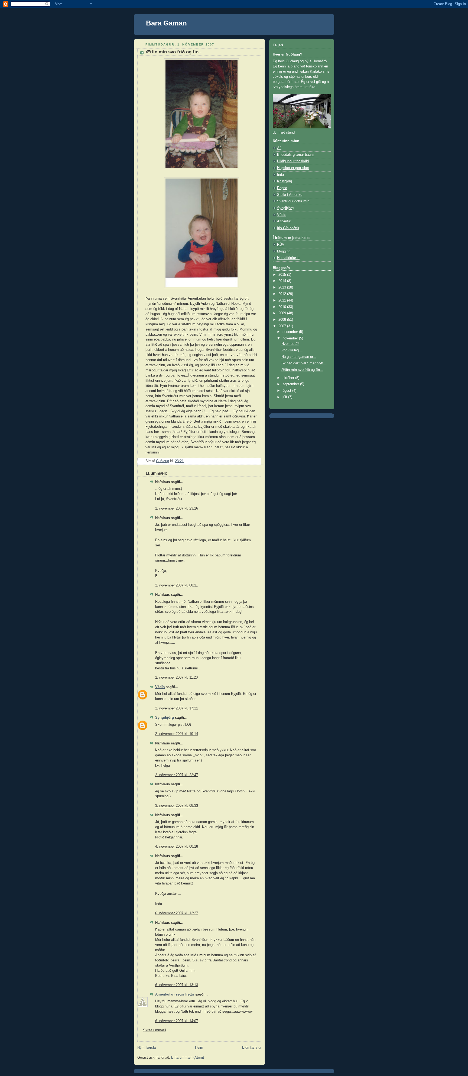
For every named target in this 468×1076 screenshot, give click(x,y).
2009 (282, 313)
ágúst (287, 391)
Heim (199, 1047)
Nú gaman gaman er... (298, 357)
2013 (282, 287)
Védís (160, 687)
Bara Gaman (166, 23)
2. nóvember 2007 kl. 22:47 (176, 775)
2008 (282, 320)
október (288, 378)
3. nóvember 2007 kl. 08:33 (176, 806)
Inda (280, 175)
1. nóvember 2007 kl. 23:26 (176, 508)
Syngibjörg (164, 718)
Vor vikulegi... (292, 350)
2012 (282, 294)
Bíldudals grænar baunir (295, 155)
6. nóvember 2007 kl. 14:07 (176, 1021)
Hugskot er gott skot (293, 168)
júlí (285, 397)
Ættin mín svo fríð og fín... (302, 370)
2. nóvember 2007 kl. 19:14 (176, 734)
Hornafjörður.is (288, 258)
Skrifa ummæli (154, 1030)
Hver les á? (290, 344)
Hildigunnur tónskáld (293, 161)
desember (290, 332)
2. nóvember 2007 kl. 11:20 (176, 677)
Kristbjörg (284, 181)
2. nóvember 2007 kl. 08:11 (176, 585)
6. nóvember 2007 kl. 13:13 (176, 985)
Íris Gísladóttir (288, 228)
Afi (279, 148)
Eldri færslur (251, 1047)
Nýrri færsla (146, 1047)
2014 (282, 281)
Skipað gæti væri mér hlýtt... (304, 363)
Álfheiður (284, 221)
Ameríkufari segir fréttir (174, 994)
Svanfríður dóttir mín (293, 201)
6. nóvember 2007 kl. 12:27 (176, 913)
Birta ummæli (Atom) (187, 1057)
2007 (282, 326)
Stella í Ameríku (289, 195)
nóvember (290, 338)
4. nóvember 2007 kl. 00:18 (176, 846)
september (291, 384)
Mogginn (283, 251)
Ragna (282, 188)
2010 (282, 307)
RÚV (280, 245)
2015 (282, 275)
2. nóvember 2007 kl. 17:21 (176, 708)
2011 (282, 300)
